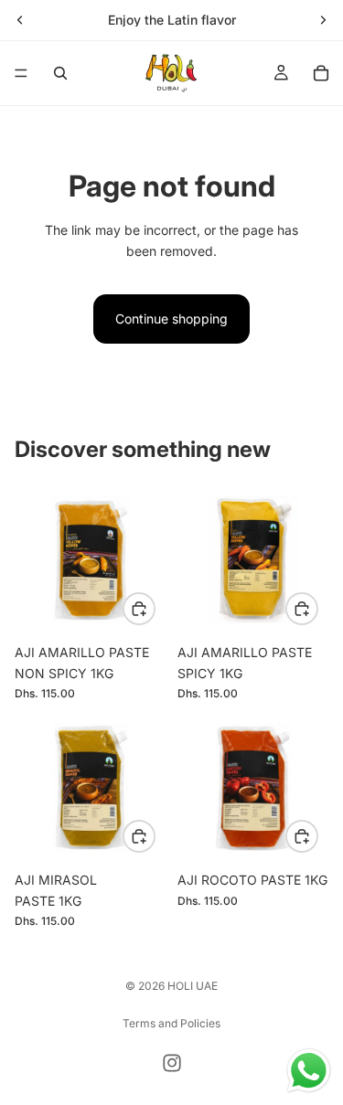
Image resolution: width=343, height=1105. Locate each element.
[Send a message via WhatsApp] (309, 1071)
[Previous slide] (20, 20)
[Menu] (21, 73)
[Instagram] (172, 1063)
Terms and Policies (171, 1023)
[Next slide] (323, 20)
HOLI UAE (192, 986)
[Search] (60, 73)
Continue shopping (171, 318)
